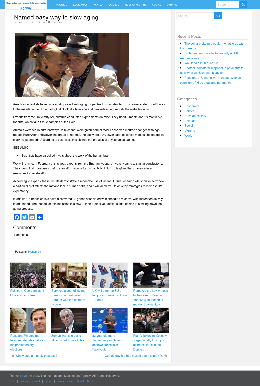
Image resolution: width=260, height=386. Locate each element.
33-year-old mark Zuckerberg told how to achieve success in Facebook (107, 342)
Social (156, 4)
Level (24, 375)
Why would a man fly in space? (36, 355)
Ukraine (172, 4)
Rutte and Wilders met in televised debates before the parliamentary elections (26, 342)
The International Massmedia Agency (26, 5)
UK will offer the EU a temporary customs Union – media (109, 295)
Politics (61, 4)
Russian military (135, 4)
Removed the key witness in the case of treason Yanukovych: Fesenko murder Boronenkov (150, 297)
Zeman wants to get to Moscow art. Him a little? (67, 337)
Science (114, 4)
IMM (43, 22)
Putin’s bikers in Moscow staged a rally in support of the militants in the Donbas (150, 342)
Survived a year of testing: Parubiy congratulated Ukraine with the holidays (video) (68, 297)
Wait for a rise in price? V (201, 63)
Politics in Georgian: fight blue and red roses (27, 292)
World (98, 4)
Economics (80, 4)
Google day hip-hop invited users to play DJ (134, 355)
